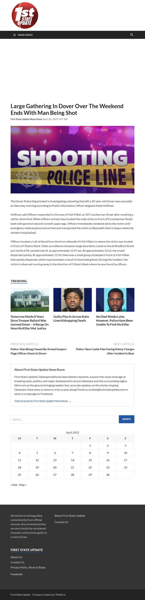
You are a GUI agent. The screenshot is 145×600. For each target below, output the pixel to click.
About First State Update (69, 515)
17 (125, 460)
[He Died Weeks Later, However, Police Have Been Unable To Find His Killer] (115, 312)
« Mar (14, 484)
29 (90, 474)
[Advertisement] (72, 71)
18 (19, 467)
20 (54, 467)
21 (72, 467)
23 (107, 467)
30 (107, 474)
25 (19, 474)
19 (37, 467)
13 (54, 460)
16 (107, 460)
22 (90, 467)
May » (22, 484)
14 (72, 460)
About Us (16, 557)
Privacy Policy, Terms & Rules (28, 567)
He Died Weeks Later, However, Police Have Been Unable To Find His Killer (114, 320)
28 (72, 474)
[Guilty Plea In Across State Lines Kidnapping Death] (72, 312)
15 (90, 460)
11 (19, 460)
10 (125, 452)
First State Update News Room (27, 119)
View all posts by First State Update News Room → (42, 400)
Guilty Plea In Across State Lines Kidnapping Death (71, 318)
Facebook (16, 574)
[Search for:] (72, 419)
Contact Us (17, 562)
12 (37, 460)
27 (54, 474)
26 (37, 474)
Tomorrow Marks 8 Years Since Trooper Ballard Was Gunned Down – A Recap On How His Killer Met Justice (30, 322)
